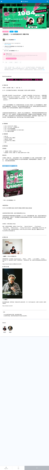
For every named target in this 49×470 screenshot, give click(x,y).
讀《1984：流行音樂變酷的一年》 (10, 50)
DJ (20, 62)
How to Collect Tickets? (11, 58)
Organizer (6, 468)
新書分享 (16, 62)
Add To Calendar (7, 44)
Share (45, 4)
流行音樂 (10, 62)
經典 (6, 62)
